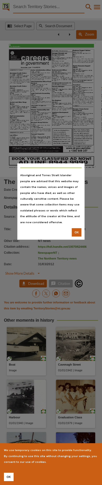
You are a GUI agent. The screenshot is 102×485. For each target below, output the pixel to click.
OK (77, 232)
